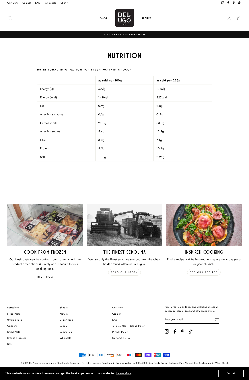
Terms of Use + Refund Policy (128, 326)
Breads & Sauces (16, 338)
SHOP (103, 18)
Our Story (12, 3)
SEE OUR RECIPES (204, 272)
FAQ (37, 3)
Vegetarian (66, 332)
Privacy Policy (120, 332)
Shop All (64, 307)
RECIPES (146, 18)
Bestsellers (13, 307)
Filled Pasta (13, 314)
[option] (124, 35)
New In (64, 314)
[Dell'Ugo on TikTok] (190, 331)
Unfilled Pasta (15, 320)
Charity (65, 3)
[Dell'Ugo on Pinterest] (182, 331)
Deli (9, 344)
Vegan (63, 326)
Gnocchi (12, 326)
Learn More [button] (123, 373)
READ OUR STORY (124, 272)
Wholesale (50, 3)
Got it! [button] (231, 373)
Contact (26, 3)
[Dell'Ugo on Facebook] (175, 331)
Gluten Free (66, 320)
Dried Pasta (13, 332)
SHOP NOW (45, 276)
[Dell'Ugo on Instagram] (167, 331)
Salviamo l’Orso (121, 338)
